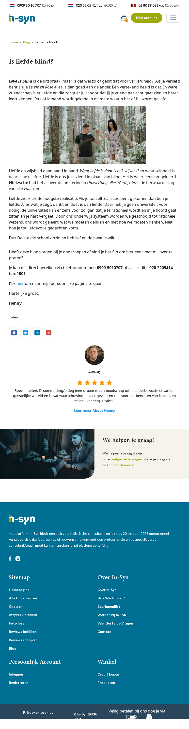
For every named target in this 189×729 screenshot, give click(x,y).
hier (20, 283)
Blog (12, 648)
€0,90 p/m (49, 5)
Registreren (18, 682)
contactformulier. (122, 465)
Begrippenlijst (108, 606)
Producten (106, 682)
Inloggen (16, 674)
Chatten (16, 606)
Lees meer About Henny (94, 410)
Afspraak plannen (23, 615)
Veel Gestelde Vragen (115, 623)
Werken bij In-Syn (111, 615)
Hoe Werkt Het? (111, 598)
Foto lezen (17, 623)
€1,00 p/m (172, 5)
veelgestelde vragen (126, 459)
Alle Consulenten (23, 598)
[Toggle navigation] (173, 18)
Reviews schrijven (23, 640)
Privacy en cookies (38, 712)
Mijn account (146, 18)
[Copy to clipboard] (49, 333)
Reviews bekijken (23, 631)
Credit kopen (108, 674)
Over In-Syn (106, 590)
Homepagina (19, 590)
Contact (104, 631)
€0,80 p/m (111, 5)
